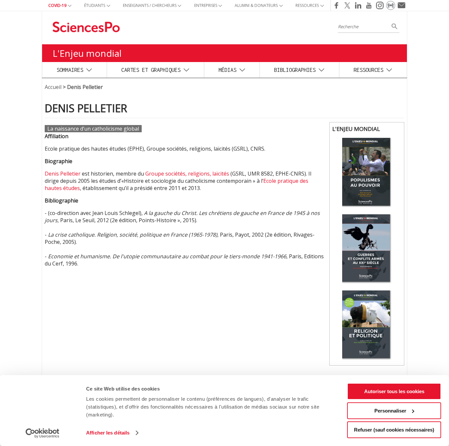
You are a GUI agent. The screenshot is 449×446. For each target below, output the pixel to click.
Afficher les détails (108, 432)
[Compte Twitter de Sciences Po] (347, 5)
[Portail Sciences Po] (390, 5)
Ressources (368, 70)
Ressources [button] (307, 5)
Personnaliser (390, 411)
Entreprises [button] (205, 5)
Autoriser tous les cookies (394, 391)
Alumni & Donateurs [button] (256, 5)
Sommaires (70, 70)
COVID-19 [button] (57, 5)
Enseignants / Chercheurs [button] (150, 5)
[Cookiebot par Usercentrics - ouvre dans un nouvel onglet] (42, 433)
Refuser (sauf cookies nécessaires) (394, 430)
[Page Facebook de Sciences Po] (336, 5)
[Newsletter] (401, 5)
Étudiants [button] (94, 5)
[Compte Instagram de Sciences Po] (379, 5)
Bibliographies (295, 70)
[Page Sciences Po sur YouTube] (369, 5)
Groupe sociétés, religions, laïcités (187, 173)
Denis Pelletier (63, 173)
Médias (227, 70)
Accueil (53, 87)
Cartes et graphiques (150, 70)
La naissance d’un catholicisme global (93, 128)
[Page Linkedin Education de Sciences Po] (358, 5)
